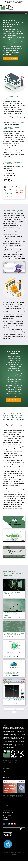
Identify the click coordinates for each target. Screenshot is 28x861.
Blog (4, 771)
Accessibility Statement (8, 764)
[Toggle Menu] (26, 12)
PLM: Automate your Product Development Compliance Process (12, 614)
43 (19, 709)
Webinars (5, 775)
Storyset (15, 760)
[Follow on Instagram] (12, 824)
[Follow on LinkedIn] (9, 824)
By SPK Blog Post (7, 595)
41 (12, 709)
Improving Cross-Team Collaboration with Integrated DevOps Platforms (13, 796)
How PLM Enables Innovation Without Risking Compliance (13, 653)
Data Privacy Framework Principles (10, 762)
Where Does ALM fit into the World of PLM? (12, 593)
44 (22, 709)
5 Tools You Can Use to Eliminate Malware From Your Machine (14, 634)
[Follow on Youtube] (15, 824)
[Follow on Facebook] (4, 824)
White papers (6, 777)
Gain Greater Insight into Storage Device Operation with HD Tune (14, 700)
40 (9, 709)
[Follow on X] (7, 824)
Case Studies (6, 773)
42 (15, 709)
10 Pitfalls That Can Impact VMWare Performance (12, 672)
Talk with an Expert (11, 58)
